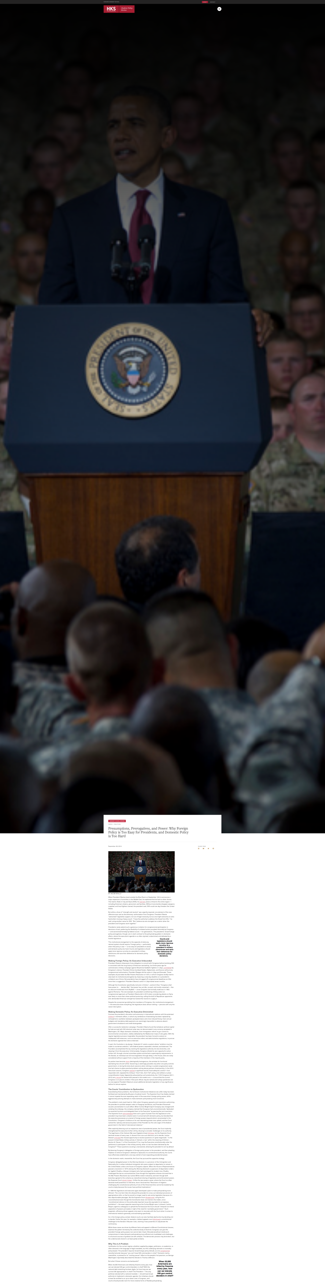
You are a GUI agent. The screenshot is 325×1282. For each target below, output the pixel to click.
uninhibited (167, 968)
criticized (117, 1138)
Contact (212, 2)
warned (142, 902)
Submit (205, 2)
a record (118, 1077)
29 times (151, 1133)
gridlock (111, 1016)
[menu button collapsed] (219, 9)
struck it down (127, 1180)
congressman (165, 1251)
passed (132, 1070)
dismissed (156, 1219)
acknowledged (128, 1113)
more (127, 1061)
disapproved (149, 1197)
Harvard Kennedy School (112, 1)
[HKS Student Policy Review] (119, 9)
